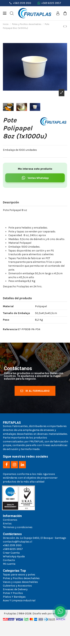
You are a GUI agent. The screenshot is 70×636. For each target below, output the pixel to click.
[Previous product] (64, 26)
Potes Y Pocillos (13, 593)
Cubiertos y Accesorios (17, 585)
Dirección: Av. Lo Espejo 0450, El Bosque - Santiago (34, 538)
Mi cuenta (9, 563)
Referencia (10, 329)
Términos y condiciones (17, 527)
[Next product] (66, 26)
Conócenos (10, 519)
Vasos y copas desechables (20, 582)
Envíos (7, 523)
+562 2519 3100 (22, 3)
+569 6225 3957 (51, 3)
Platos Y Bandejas (14, 596)
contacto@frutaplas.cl (17, 541)
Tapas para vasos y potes (19, 574)
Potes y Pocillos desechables (21, 578)
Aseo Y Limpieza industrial (19, 600)
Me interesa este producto (35, 168)
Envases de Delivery (15, 589)
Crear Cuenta (11, 552)
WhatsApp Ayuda (14, 556)
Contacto (9, 560)
